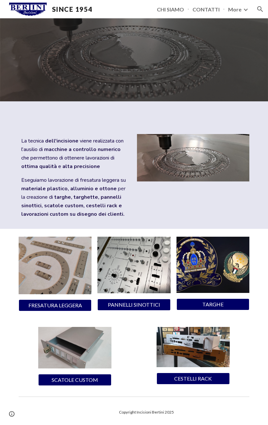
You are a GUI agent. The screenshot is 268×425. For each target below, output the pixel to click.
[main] (75, 177)
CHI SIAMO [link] (170, 9)
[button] (260, 9)
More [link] (235, 9)
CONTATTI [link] (206, 9)
